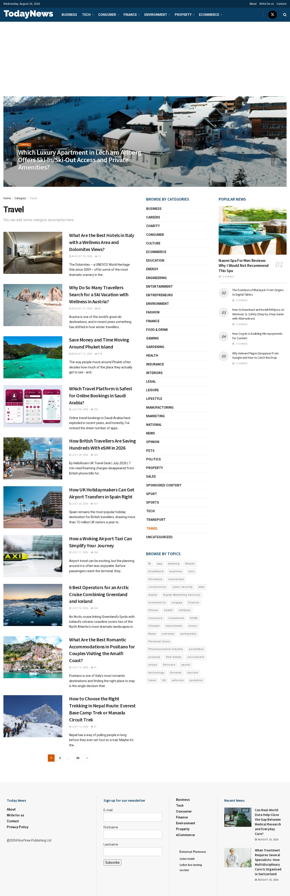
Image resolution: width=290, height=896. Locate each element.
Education (155, 260)
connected (176, 579)
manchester (174, 625)
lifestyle (154, 625)
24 (77, 758)
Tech (86, 15)
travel (152, 680)
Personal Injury (159, 641)
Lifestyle (154, 399)
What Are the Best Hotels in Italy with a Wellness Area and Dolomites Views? (101, 242)
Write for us (266, 3)
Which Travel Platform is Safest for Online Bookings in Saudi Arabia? (100, 395)
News (150, 433)
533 (95, 409)
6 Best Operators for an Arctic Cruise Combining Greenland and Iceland (99, 594)
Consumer (107, 15)
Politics (153, 459)
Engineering (156, 278)
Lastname (111, 844)
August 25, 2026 (30, 176)
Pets (150, 451)
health (168, 610)
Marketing (155, 416)
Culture (153, 243)
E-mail (108, 810)
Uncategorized (159, 537)
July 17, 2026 (79, 552)
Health (152, 355)
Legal (151, 381)
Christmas (155, 579)
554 (95, 552)
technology (156, 672)
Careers (153, 217)
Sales (151, 476)
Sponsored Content (163, 485)
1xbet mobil (186, 858)
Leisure (152, 390)
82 (99, 308)
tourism (192, 672)
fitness (153, 610)
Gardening (155, 347)
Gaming (152, 338)
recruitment (195, 657)
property (154, 657)
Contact (282, 3)
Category (20, 198)
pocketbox (196, 649)
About (253, 3)
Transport (156, 519)
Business (69, 15)
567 (95, 503)
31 (95, 726)
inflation (185, 610)
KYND (194, 618)
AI (149, 563)
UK (164, 680)
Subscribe (112, 862)
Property (183, 15)
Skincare (169, 664)
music (192, 625)
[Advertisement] (145, 55)
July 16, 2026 (79, 608)
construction (157, 586)
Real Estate (173, 657)
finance (193, 602)
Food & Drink (157, 330)
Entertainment (159, 286)
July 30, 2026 (79, 409)
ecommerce (157, 602)
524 (95, 608)
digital (152, 594)
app (159, 563)
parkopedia (188, 633)
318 (99, 353)
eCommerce (209, 15)
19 (48, 176)
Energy (152, 269)
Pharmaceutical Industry (165, 649)
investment (176, 618)
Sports (152, 502)
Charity (153, 226)
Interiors (154, 373)
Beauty (190, 563)
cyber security (182, 586)
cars (191, 571)
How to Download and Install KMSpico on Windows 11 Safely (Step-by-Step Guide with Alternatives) (258, 314)
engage (177, 602)
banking (173, 563)
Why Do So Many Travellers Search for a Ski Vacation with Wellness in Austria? (98, 294)
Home (7, 198)
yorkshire (196, 680)
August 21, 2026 (81, 308)
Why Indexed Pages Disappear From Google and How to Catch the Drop (255, 355)
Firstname (111, 827)
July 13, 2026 (79, 726)
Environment (155, 15)
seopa (152, 664)
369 (95, 454)
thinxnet (175, 672)
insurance (155, 618)
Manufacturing (160, 407)
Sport (151, 494)
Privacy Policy (17, 827)
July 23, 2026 (79, 503)
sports (185, 664)
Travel (24, 144)
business (175, 571)
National (154, 425)
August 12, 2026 (81, 353)
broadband (156, 571)
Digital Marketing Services (181, 594)
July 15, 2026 (79, 667)
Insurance (155, 364)
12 (99, 256)
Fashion (153, 312)
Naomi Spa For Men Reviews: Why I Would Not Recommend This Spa (243, 265)
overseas (168, 633)
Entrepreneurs (159, 295)
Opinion (152, 442)
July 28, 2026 (79, 454)
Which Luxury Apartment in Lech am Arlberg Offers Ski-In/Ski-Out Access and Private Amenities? (79, 159)
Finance (130, 15)
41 (95, 667)
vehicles (178, 680)
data (201, 586)
